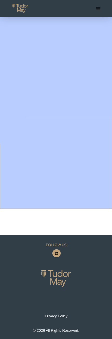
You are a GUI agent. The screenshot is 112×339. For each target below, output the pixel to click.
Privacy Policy (56, 316)
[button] (98, 8)
